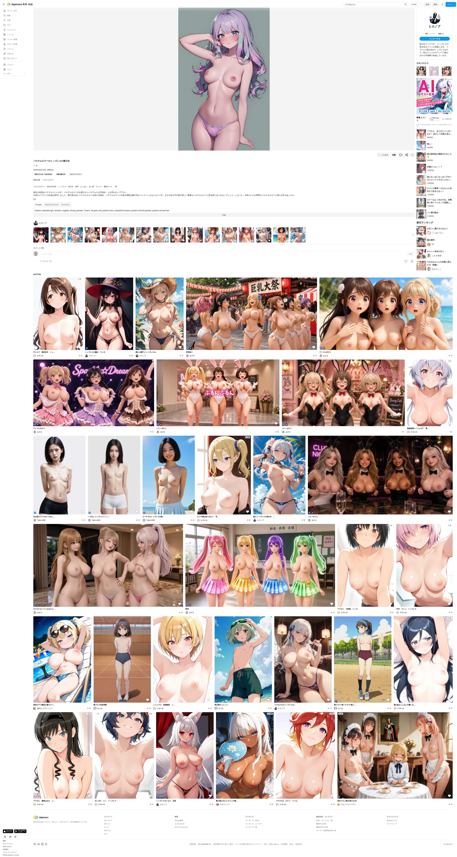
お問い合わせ (7, 846)
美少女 (70, 186)
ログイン (450, 4)
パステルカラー (48, 180)
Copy (224, 215)
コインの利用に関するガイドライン (248, 844)
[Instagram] (42, 844)
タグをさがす (180, 824)
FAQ (265, 844)
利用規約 (6, 849)
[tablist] (52, 204)
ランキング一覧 (251, 827)
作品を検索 (179, 820)
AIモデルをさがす (181, 827)
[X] (34, 844)
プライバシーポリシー (10, 852)
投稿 (435, 4)
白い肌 (91, 186)
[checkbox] (41, 261)
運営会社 (298, 844)
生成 (427, 4)
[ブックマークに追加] (400, 154)
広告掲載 (284, 844)
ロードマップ (392, 824)
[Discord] (38, 844)
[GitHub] (46, 844)
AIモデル (107, 830)
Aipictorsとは (392, 820)
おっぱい (83, 186)
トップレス (62, 186)
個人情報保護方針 (204, 844)
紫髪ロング (108, 186)
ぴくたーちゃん (8, 844)
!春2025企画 (51, 186)
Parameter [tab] (65, 204)
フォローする (434, 38)
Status (291, 844)
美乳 (77, 186)
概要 (4, 841)
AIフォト (107, 824)
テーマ (106, 827)
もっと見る (445, 119)
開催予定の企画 (322, 827)
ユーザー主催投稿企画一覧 (326, 830)
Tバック (99, 186)
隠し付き (46, 261)
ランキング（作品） (252, 820)
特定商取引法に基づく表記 (223, 844)
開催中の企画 (321, 824)
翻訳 (34, 199)
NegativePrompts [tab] (52, 204)
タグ (105, 834)
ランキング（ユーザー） (254, 824)
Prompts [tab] (38, 204)
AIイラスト (108, 820)
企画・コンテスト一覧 (324, 820)
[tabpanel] (224, 212)
